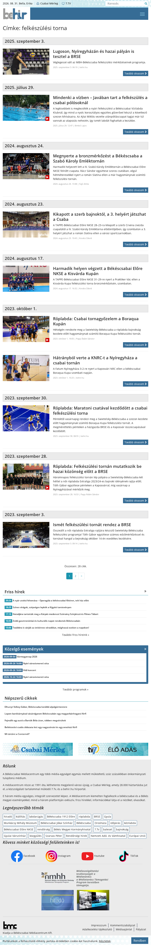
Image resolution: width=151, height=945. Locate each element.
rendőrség (43, 829)
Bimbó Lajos (81, 125)
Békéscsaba (83, 823)
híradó (8, 816)
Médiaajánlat (124, 929)
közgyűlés (36, 836)
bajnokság (122, 829)
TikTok (134, 856)
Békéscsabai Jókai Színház (57, 823)
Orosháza (100, 823)
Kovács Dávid (85, 238)
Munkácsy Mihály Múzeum (20, 823)
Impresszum (98, 925)
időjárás (115, 823)
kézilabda (130, 823)
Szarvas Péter (53, 836)
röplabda (84, 816)
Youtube (98, 856)
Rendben (140, 941)
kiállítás (20, 816)
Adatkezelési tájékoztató (97, 929)
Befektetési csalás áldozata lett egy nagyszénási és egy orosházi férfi (41, 727)
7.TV (68, 3)
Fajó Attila (84, 183)
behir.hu (84, 67)
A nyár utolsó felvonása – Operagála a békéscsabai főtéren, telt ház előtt (51, 600)
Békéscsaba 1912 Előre (61, 816)
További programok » (75, 689)
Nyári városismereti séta (36, 663)
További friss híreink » (75, 635)
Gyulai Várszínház (15, 836)
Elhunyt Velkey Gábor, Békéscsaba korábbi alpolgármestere (36, 706)
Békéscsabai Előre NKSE (18, 829)
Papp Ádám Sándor (85, 338)
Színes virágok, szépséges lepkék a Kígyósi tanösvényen (42, 607)
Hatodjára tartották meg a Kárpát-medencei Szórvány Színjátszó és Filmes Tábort (55, 614)
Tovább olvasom (134, 73)
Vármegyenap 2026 (27, 656)
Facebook (29, 856)
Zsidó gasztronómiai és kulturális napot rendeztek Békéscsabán (46, 620)
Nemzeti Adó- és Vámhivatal (108, 836)
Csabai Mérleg (49, 3)
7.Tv (96, 829)
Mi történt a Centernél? (17, 734)
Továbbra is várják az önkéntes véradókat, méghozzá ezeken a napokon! (51, 627)
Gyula (107, 816)
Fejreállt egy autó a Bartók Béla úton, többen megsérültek (35, 720)
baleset (107, 829)
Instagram (64, 856)
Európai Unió (137, 836)
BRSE (97, 816)
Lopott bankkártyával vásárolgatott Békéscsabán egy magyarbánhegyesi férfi (45, 713)
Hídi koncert (29, 670)
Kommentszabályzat (122, 925)
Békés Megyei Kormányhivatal (72, 829)
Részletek (104, 941)
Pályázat (141, 929)
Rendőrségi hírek (76, 836)
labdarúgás (36, 816)
